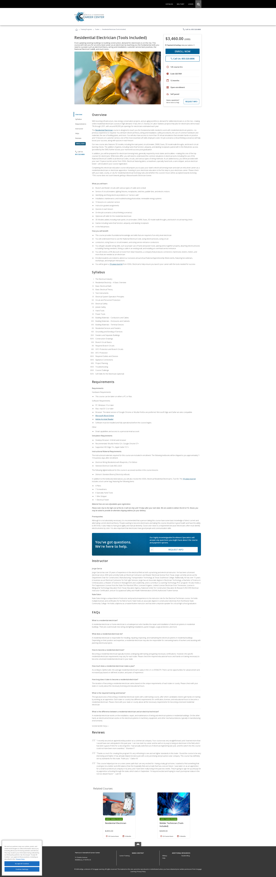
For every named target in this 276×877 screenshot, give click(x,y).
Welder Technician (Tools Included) (171, 824)
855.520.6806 (80, 154)
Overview (78, 114)
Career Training (124, 856)
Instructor (79, 129)
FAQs (77, 133)
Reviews (78, 138)
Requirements (80, 124)
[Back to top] (138, 852)
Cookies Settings (22, 869)
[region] (22, 858)
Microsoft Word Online (104, 415)
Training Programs (86, 29)
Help (163, 858)
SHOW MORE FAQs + (100, 726)
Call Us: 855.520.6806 (192, 29)
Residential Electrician (104, 130)
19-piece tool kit (116, 264)
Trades (97, 29)
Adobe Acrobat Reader (104, 419)
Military (164, 856)
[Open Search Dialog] (198, 4)
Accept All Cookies (22, 864)
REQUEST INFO (191, 101)
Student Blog (185, 856)
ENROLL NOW (182, 51)
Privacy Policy (141, 871)
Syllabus (78, 119)
